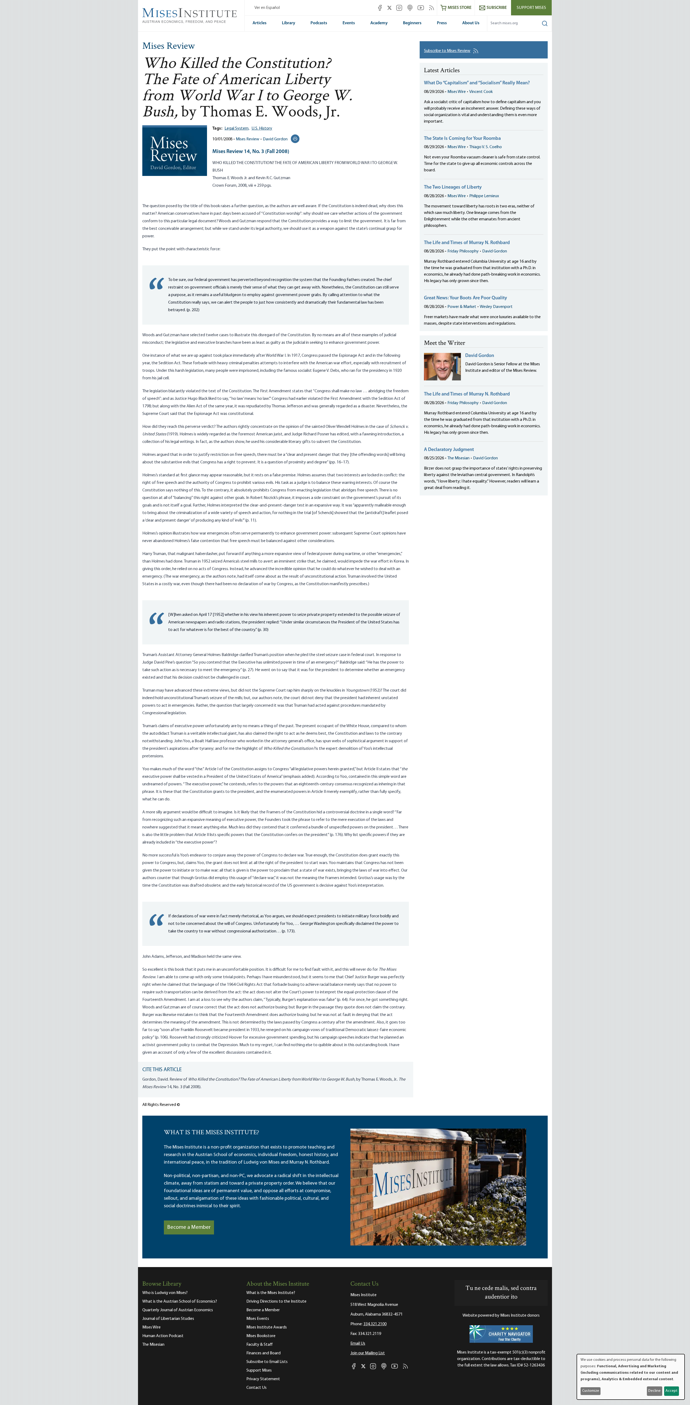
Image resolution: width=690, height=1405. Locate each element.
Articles (260, 23)
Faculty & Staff (259, 1344)
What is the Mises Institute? (270, 1293)
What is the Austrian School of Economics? (179, 1301)
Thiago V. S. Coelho (485, 147)
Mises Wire (456, 92)
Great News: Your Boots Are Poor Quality (465, 298)
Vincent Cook (481, 92)
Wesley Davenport (496, 307)
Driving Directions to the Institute (276, 1301)
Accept (671, 1391)
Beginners (412, 23)
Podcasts (318, 23)
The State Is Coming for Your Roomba (462, 138)
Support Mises (531, 8)
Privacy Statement (263, 1379)
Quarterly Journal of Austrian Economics (177, 1310)
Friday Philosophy (463, 251)
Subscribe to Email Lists (267, 1362)
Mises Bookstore (260, 1336)
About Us (470, 23)
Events (349, 23)
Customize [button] (590, 1391)
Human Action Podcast (163, 1336)
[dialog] (631, 1377)
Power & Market (461, 307)
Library (288, 23)
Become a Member (189, 1227)
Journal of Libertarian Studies (168, 1319)
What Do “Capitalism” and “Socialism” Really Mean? (477, 83)
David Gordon (275, 139)
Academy (379, 23)
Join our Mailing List (367, 1353)
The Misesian (458, 458)
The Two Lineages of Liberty (453, 187)
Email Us (357, 1343)
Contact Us (256, 1388)
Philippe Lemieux (484, 196)
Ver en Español (267, 8)
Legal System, (237, 128)
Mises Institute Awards (266, 1327)
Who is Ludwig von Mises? (165, 1293)
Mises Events (257, 1319)
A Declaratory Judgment (449, 449)
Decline (654, 1391)
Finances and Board (263, 1353)
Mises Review (168, 47)
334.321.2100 (375, 1324)
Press (442, 23)
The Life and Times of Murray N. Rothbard (467, 243)
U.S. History (261, 128)
